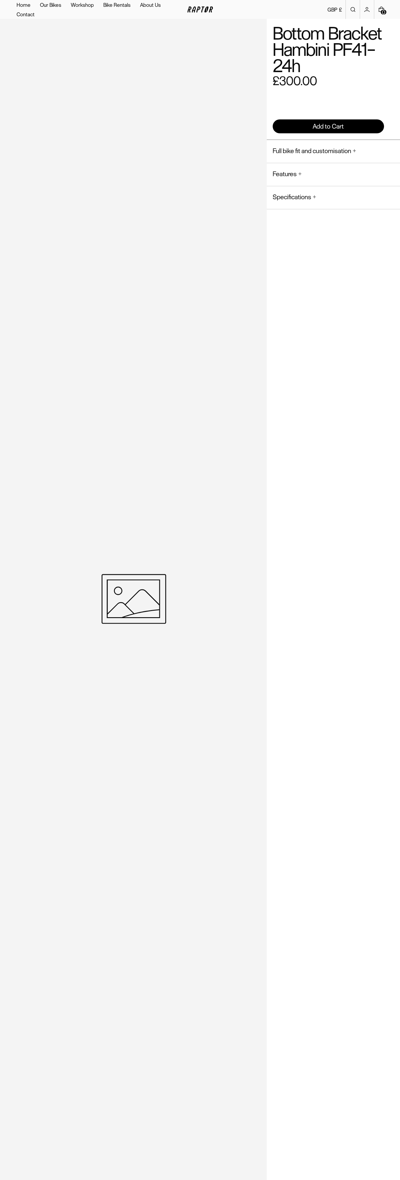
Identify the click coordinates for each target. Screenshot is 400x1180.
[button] (353, 9)
